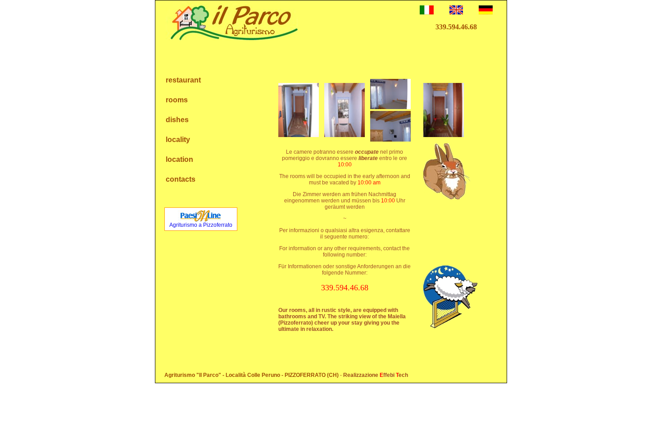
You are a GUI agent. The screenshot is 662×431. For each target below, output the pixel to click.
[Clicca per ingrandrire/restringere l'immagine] (298, 110)
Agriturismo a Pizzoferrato (200, 225)
